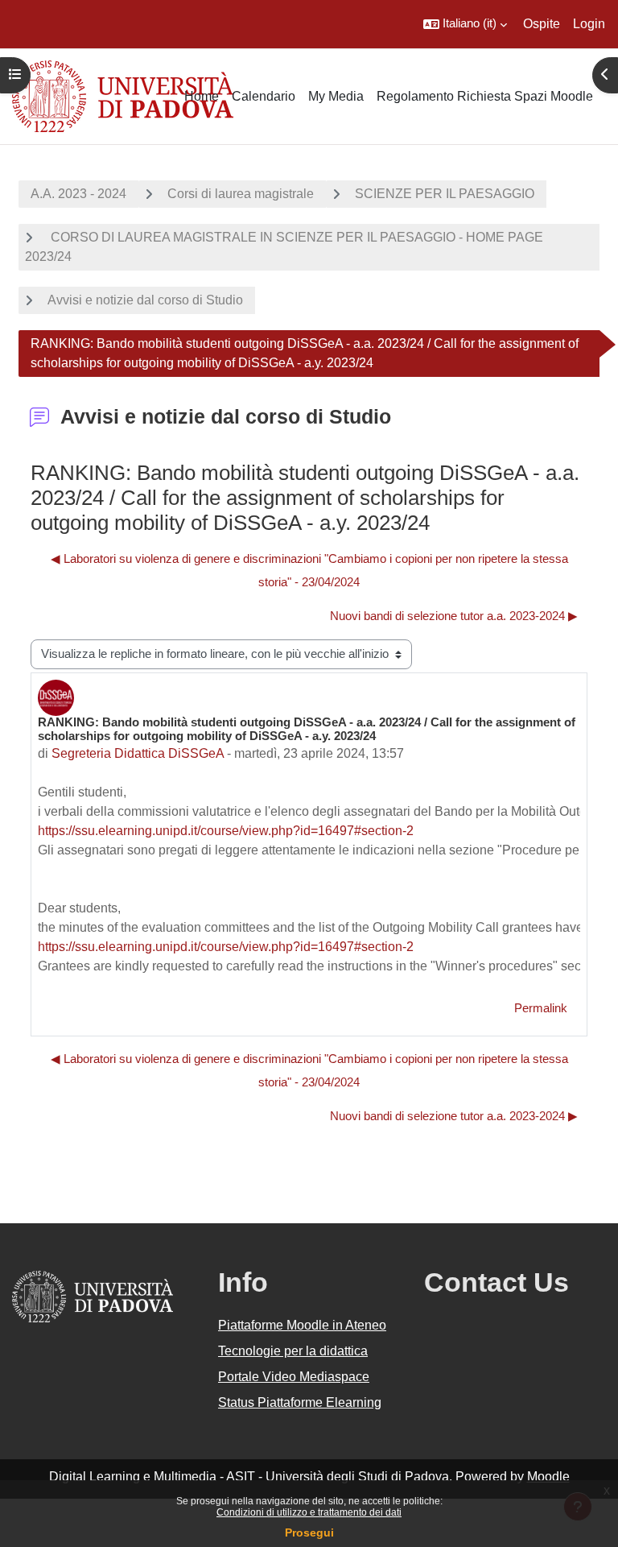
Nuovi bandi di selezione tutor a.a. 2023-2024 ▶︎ (454, 616)
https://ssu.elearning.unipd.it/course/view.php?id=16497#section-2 (226, 831)
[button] (465, 24)
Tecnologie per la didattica (293, 1351)
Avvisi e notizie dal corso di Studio (145, 300)
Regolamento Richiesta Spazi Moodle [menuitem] (485, 96)
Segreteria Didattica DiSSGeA (138, 753)
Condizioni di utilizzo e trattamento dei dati (309, 1512)
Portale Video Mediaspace (293, 1377)
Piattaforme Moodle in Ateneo (302, 1325)
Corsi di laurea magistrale (240, 194)
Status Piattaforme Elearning (299, 1402)
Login (589, 24)
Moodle (548, 1476)
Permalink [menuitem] (540, 1008)
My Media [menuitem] (336, 96)
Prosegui (309, 1532)
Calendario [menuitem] (263, 96)
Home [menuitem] (201, 96)
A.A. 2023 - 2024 (78, 194)
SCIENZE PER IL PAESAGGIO (444, 194)
